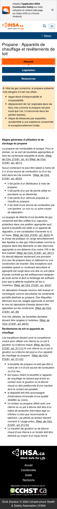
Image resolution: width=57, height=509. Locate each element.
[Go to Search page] (44, 26)
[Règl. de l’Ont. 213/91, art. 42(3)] (26, 321)
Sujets (28, 475)
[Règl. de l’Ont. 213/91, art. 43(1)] (35, 253)
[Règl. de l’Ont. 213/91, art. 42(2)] (31, 235)
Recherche (29, 480)
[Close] (52, 10)
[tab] (28, 62)
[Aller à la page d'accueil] (14, 26)
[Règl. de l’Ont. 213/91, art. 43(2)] (32, 285)
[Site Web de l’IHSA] (28, 454)
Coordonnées (28, 470)
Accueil (28, 465)
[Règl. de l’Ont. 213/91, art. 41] (27, 157)
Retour (47, 35)
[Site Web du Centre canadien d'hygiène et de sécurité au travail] (28, 489)
